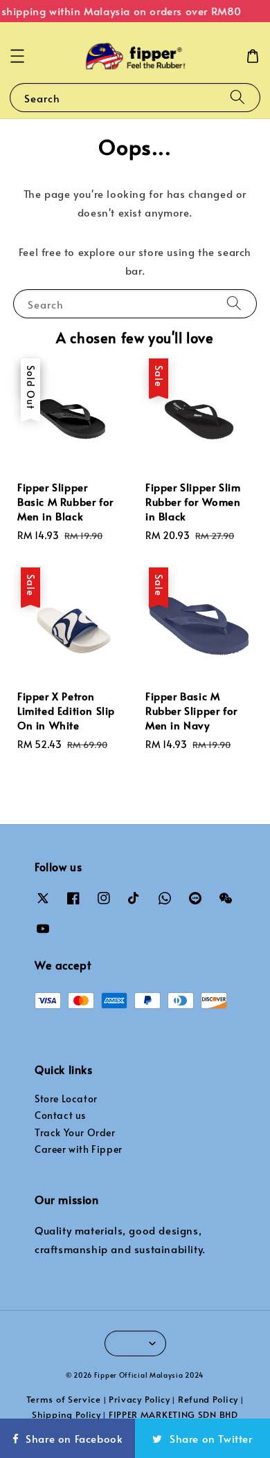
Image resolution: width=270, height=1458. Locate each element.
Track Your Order (75, 1132)
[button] (17, 56)
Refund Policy (208, 1399)
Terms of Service (63, 1399)
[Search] (237, 97)
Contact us (60, 1115)
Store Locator (66, 1098)
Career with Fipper (79, 1149)
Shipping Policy (66, 1414)
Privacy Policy (139, 1399)
